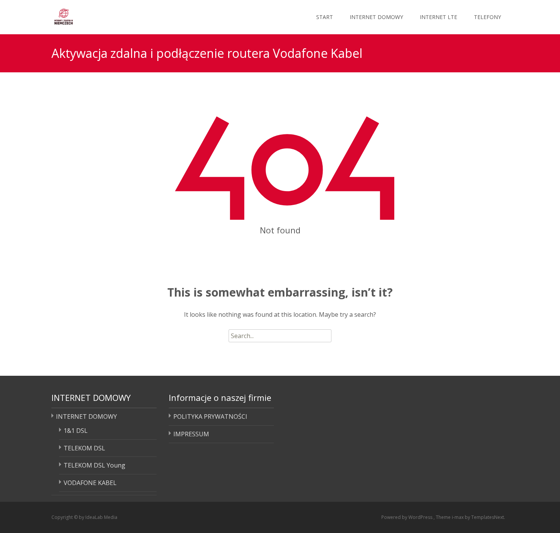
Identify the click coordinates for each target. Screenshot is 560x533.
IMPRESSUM (191, 434)
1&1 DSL (76, 430)
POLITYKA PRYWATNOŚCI (210, 416)
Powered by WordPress (407, 517)
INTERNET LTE (438, 17)
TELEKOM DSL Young (94, 465)
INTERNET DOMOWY (376, 17)
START (324, 17)
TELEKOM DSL (84, 448)
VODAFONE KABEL (90, 483)
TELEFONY (487, 17)
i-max (458, 517)
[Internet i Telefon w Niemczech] (92, 15)
